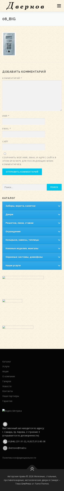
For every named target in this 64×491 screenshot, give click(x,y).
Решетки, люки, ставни (19, 222)
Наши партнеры (10, 396)
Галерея (6, 381)
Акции (5, 371)
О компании (8, 376)
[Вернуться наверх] (32, 469)
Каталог (6, 361)
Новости (6, 386)
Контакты (7, 391)
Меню (59, 6)
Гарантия (7, 401)
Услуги (5, 366)
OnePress (26, 483)
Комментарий (12, 78)
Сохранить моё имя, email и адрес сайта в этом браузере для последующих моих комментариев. (29, 161)
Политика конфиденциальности (19, 457)
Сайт (5, 141)
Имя (5, 115)
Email (6, 128)
